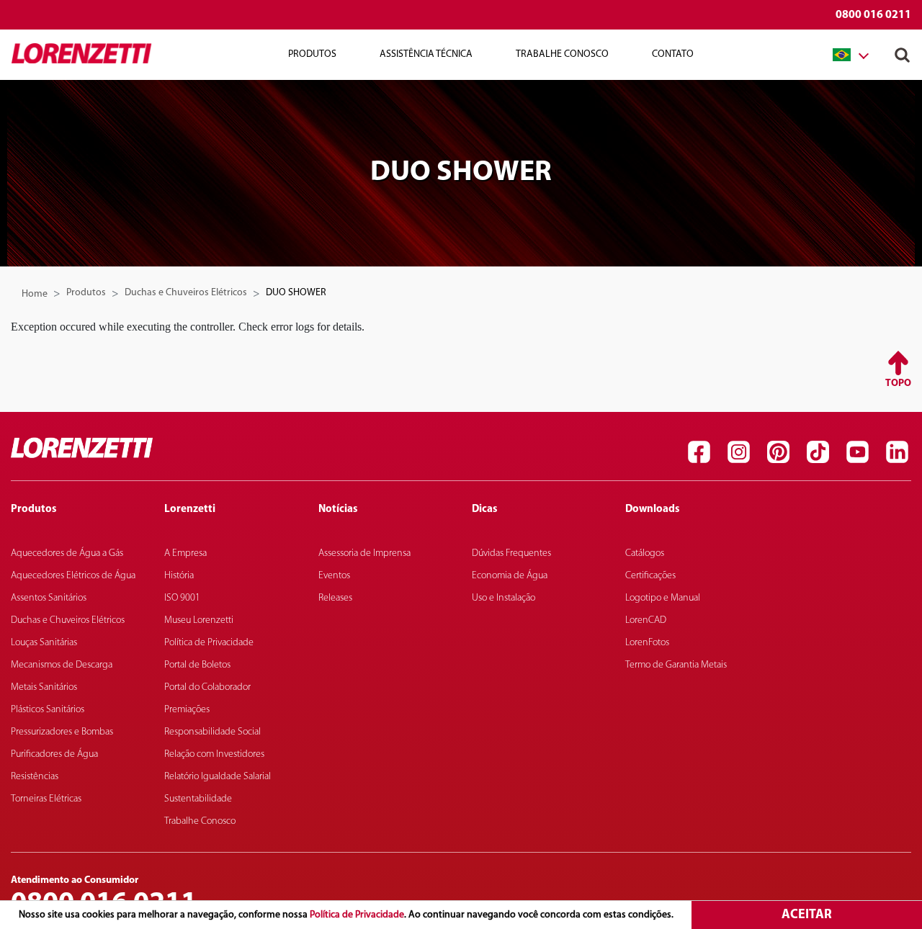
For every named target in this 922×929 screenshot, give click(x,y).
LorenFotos (647, 642)
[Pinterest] (778, 451)
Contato (673, 54)
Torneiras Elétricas (46, 799)
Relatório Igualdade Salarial (217, 776)
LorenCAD (645, 620)
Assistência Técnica (426, 54)
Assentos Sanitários (48, 598)
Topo (898, 383)
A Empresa (185, 553)
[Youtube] (857, 451)
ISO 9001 (182, 598)
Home (35, 294)
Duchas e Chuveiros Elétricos (186, 292)
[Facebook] (698, 451)
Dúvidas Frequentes (511, 553)
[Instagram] (738, 451)
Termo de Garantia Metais (676, 665)
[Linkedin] (896, 451)
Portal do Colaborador (207, 687)
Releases (335, 598)
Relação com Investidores (214, 754)
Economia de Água (509, 575)
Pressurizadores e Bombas (62, 732)
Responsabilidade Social (212, 732)
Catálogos (644, 553)
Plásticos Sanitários (47, 709)
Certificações (650, 575)
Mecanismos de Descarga (61, 665)
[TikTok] (817, 451)
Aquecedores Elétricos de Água (73, 575)
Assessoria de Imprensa (364, 553)
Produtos (86, 292)
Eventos (334, 575)
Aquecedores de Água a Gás (67, 553)
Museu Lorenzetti (198, 620)
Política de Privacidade (357, 915)
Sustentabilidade (198, 799)
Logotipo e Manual (662, 598)
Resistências (34, 776)
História (179, 575)
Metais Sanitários (44, 687)
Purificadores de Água (54, 754)
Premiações (187, 709)
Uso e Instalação (503, 598)
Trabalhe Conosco (562, 54)
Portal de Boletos (197, 665)
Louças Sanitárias (44, 642)
